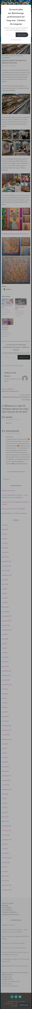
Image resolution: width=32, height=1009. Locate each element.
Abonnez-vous (22, 35)
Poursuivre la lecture (16, 40)
